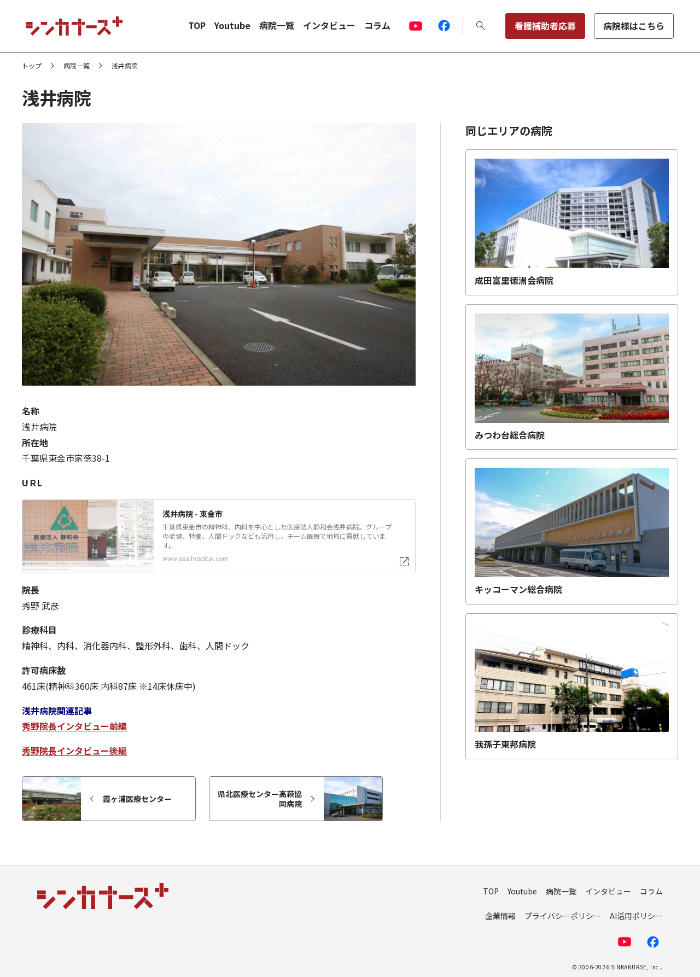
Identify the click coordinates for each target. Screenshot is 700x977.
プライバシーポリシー (562, 915)
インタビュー (329, 25)
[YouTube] (415, 26)
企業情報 (500, 915)
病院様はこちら (633, 25)
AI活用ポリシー (636, 915)
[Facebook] (444, 26)
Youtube (232, 25)
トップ (32, 65)
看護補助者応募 (545, 25)
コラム (377, 25)
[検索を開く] (480, 25)
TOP (197, 25)
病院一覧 (276, 25)
